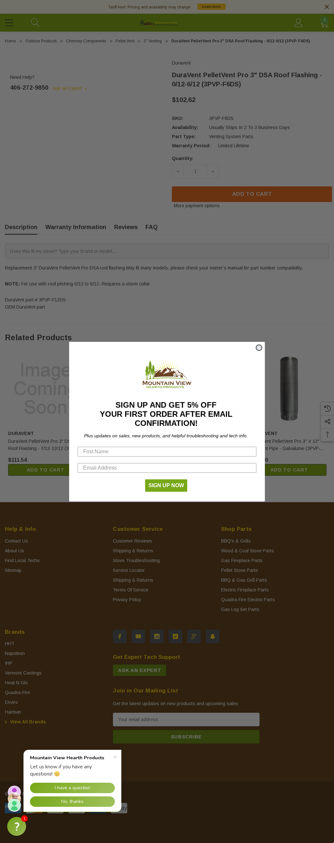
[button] (16, 826)
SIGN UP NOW (166, 485)
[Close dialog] (259, 347)
